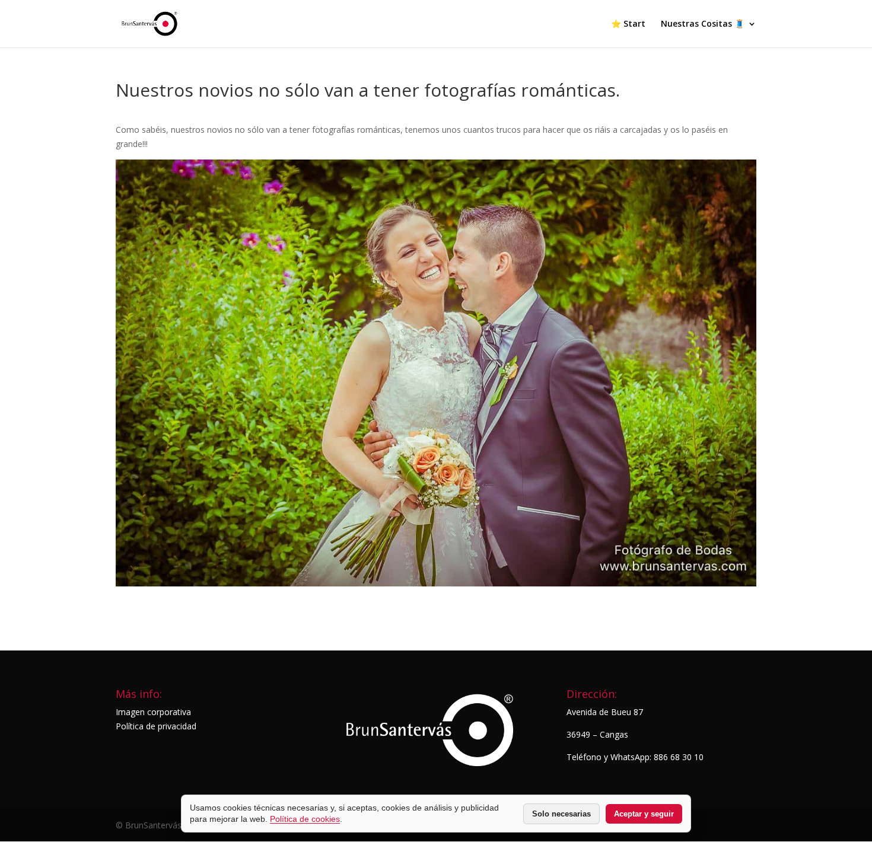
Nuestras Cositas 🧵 (702, 24)
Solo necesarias (561, 813)
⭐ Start (628, 24)
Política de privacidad (156, 726)
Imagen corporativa (153, 711)
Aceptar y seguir (644, 813)
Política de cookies (305, 819)
